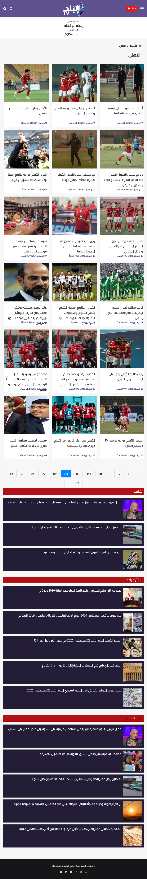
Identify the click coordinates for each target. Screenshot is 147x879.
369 (55, 473)
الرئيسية (134, 45)
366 (89, 473)
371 (32, 473)
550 (77, 483)
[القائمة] (142, 10)
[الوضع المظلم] (11, 10)
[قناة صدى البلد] (73, 8)
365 (100, 473)
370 (43, 473)
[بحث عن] (5, 10)
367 (77, 473)
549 (12, 473)
